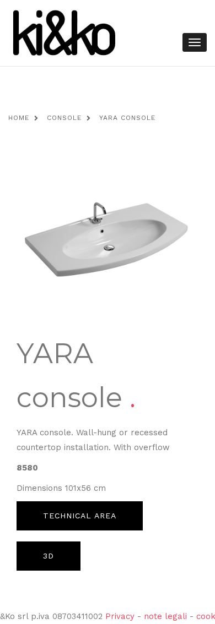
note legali (165, 616)
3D (48, 555)
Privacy (120, 616)
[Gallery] (107, 240)
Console (64, 118)
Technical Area (79, 515)
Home (18, 118)
